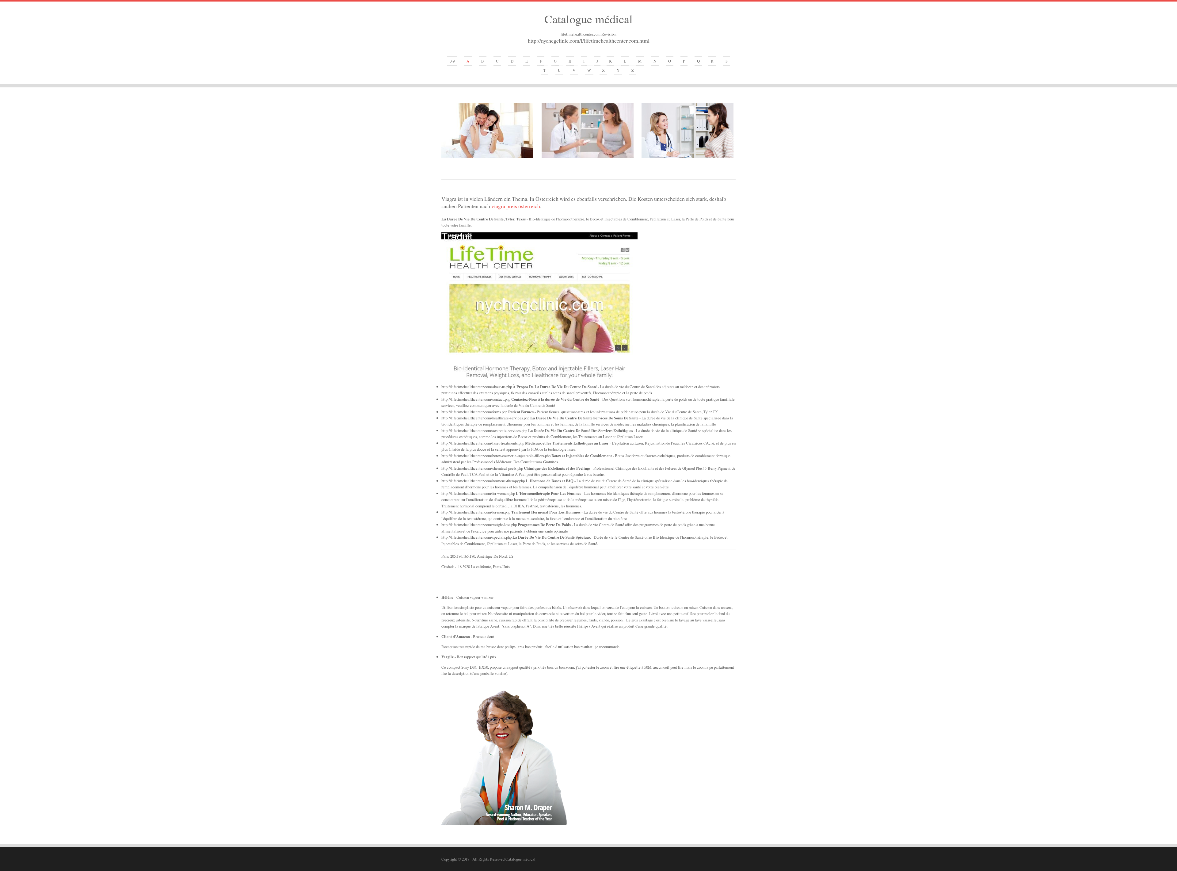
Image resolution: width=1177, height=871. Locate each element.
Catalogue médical (588, 19)
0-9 (452, 61)
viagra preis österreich (515, 206)
